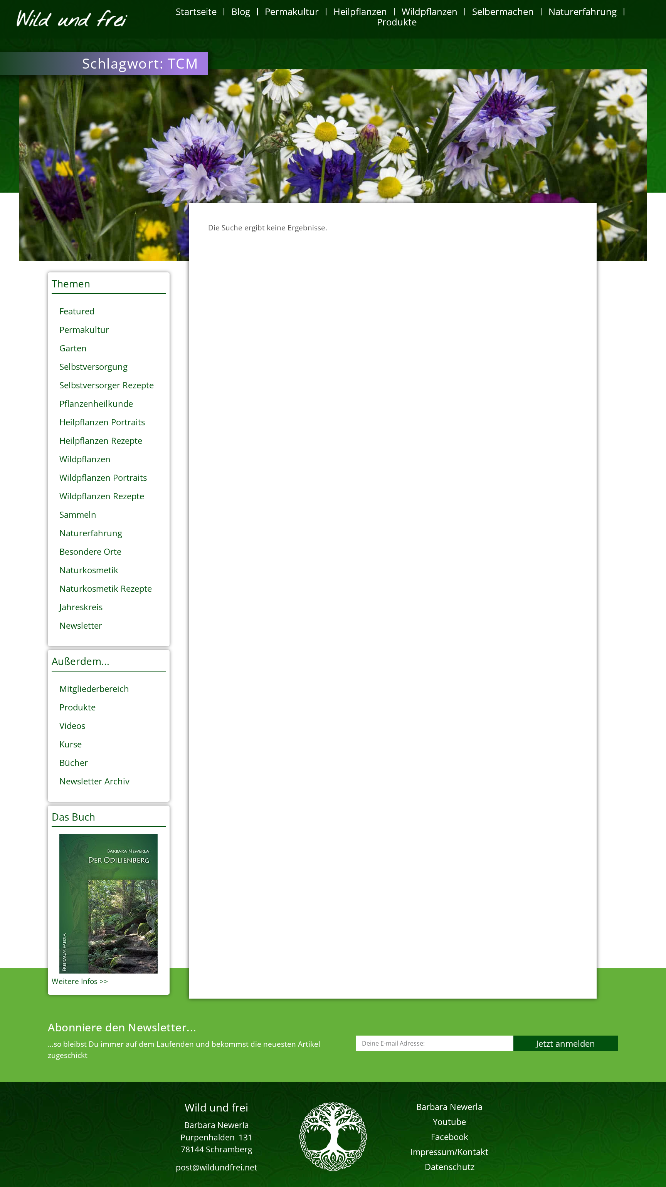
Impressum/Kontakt (449, 1151)
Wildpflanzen (429, 11)
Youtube (449, 1121)
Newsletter (80, 625)
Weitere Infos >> (80, 981)
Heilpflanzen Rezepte (100, 440)
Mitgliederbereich (94, 688)
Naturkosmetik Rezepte (105, 588)
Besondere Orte (90, 551)
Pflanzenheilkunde (96, 403)
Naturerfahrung (582, 11)
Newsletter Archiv (94, 781)
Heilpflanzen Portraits (102, 422)
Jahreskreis (81, 607)
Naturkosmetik (88, 570)
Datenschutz (449, 1166)
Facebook (449, 1136)
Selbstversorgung (93, 366)
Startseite (196, 11)
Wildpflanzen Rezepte (101, 496)
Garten (73, 348)
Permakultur (292, 11)
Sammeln (77, 514)
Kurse (70, 744)
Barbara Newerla (449, 1106)
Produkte (397, 22)
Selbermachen (503, 11)
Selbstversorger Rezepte (106, 385)
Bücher (73, 762)
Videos (72, 725)
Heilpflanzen (360, 11)
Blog (240, 11)
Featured (76, 311)
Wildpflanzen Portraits (103, 477)
